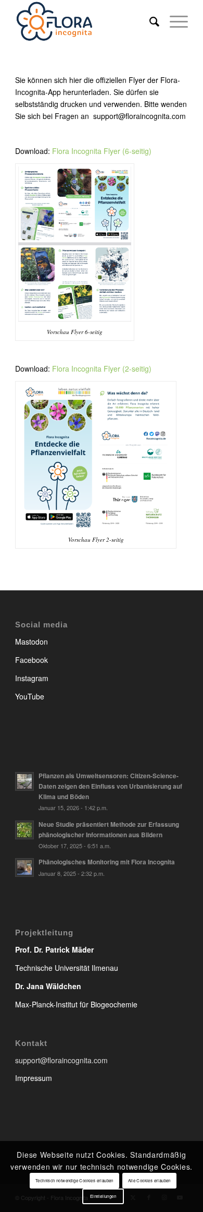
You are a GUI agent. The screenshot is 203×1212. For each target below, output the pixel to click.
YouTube (29, 696)
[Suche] (149, 21)
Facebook (31, 660)
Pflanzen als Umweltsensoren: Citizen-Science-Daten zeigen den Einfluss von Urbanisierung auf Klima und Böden (110, 786)
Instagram (31, 678)
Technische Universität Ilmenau (66, 968)
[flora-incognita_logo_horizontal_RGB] (84, 21)
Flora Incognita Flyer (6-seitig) (101, 151)
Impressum (33, 1078)
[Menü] (173, 21)
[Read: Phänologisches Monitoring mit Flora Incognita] (24, 867)
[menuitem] (149, 21)
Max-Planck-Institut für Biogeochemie (76, 1004)
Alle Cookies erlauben (149, 1180)
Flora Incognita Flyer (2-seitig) (101, 368)
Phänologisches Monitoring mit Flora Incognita (107, 862)
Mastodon (31, 641)
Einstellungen (103, 1196)
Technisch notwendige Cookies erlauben (74, 1180)
